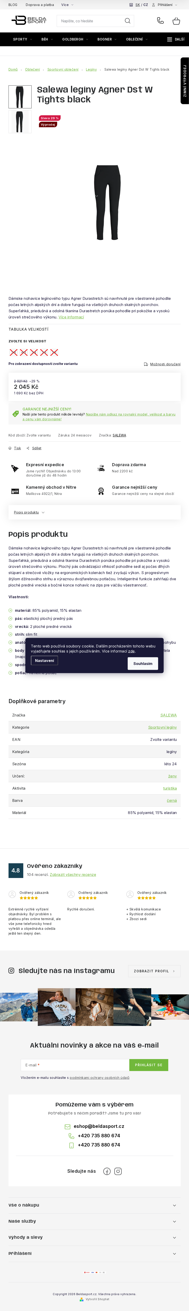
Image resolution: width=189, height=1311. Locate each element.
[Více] (176, 39)
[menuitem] (23, 39)
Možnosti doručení (165, 364)
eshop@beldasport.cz (99, 1126)
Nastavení (44, 660)
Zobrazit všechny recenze (73, 874)
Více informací (71, 317)
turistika (170, 788)
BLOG (13, 5)
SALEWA (119, 435)
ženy (172, 776)
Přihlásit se (148, 1065)
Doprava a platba (40, 5)
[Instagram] (118, 1171)
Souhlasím (142, 663)
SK (138, 5)
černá (172, 800)
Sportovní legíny (162, 727)
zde (131, 651)
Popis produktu (26, 512)
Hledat (127, 21)
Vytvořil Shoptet (97, 1299)
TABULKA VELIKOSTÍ (29, 329)
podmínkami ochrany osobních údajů (100, 1078)
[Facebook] (107, 1171)
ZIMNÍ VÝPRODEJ (185, 81)
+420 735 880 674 (161, 21)
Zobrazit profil (151, 971)
